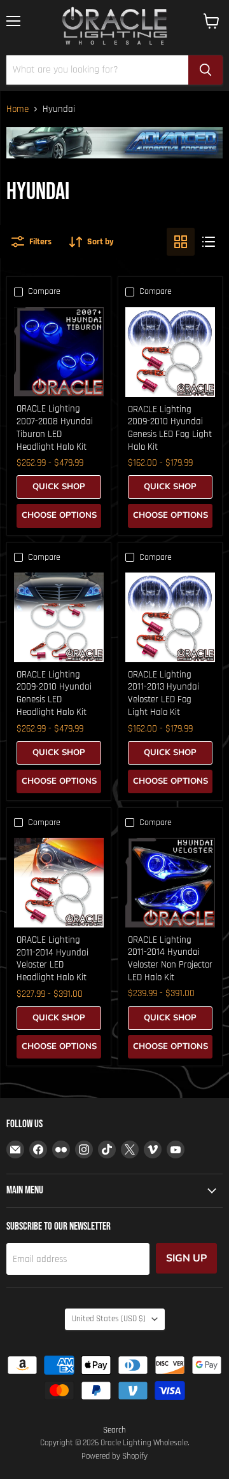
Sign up (186, 1258)
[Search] (205, 70)
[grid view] (181, 242)
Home (17, 109)
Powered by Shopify (114, 1456)
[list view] (209, 242)
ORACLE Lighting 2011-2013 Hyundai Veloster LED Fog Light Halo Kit (163, 693)
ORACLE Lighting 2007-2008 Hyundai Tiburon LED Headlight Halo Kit (55, 427)
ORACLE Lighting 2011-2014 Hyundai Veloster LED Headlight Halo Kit (52, 958)
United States (109, 1319)
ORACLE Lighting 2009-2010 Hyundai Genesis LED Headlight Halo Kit (54, 693)
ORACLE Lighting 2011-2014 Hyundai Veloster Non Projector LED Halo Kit (170, 958)
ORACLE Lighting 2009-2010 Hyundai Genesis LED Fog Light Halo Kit (170, 428)
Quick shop (58, 486)
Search (114, 1430)
